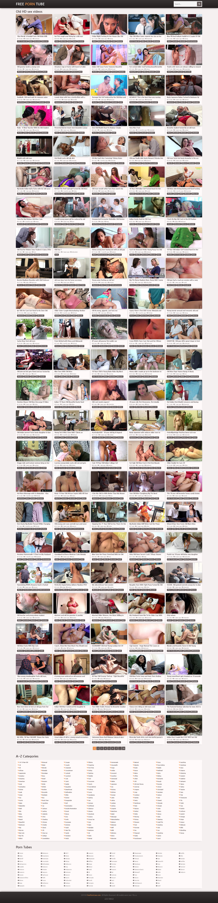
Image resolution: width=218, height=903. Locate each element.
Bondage (45, 773)
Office (136, 776)
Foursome (91, 781)
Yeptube (182, 864)
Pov (135, 830)
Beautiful (22, 822)
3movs (21, 853)
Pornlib (113, 858)
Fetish (67, 838)
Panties (136, 797)
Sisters (159, 811)
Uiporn (136, 877)
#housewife (153, 163)
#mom (101, 132)
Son (158, 830)
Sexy (158, 797)
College (44, 836)
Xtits (181, 856)
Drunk (67, 811)
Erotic (67, 819)
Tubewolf (137, 872)
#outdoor (103, 346)
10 (123, 748)
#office (118, 742)
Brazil (43, 778)
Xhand (159, 880)
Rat (112, 872)
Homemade (114, 762)
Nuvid (90, 869)
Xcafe (159, 872)
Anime (21, 789)
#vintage (74, 742)
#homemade (66, 72)
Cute (66, 778)
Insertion (113, 776)
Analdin (21, 867)
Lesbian (113, 803)
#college (43, 193)
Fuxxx (44, 880)
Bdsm (20, 816)
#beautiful (102, 72)
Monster (113, 838)
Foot (89, 778)
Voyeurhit (160, 861)
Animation (22, 787)
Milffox (90, 861)
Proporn (113, 869)
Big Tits (21, 836)
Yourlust (182, 867)
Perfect (136, 811)
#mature (74, 72)
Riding (159, 776)
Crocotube (45, 861)
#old (69, 41)
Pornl (112, 856)
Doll (66, 803)
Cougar (67, 762)
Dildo (66, 795)
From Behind (92, 787)
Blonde (44, 768)
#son (150, 315)
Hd (89, 833)
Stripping (183, 773)
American (22, 781)
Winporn (160, 867)
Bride (43, 784)
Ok (89, 872)
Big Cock (21, 833)
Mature (113, 822)
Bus (43, 797)
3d (20, 765)
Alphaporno (22, 864)
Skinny (159, 814)
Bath (20, 808)
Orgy (135, 792)
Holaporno (68, 869)
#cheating (118, 224)
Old (135, 781)
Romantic (160, 778)
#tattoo (112, 193)
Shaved (159, 800)
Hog (66, 867)
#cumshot (82, 163)
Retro (159, 773)
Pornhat (90, 886)
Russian (159, 784)
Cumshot (68, 776)
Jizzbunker (68, 880)
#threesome (195, 651)
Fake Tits (67, 830)
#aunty (140, 102)
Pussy (159, 762)
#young (39, 72)
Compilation (46, 838)
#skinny (158, 559)
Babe (20, 803)
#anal (74, 41)
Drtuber (44, 869)
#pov (157, 72)
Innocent (113, 773)
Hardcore (91, 830)
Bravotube (45, 858)
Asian (20, 795)
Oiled (135, 778)
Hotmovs (68, 872)
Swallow (182, 778)
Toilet (182, 803)
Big (20, 827)
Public (136, 836)
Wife (181, 827)
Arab (20, 792)
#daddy (28, 315)
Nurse (136, 770)
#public (121, 346)
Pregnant (137, 833)
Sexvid (113, 886)
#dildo (120, 407)
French (90, 784)
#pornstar (44, 346)
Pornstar (136, 827)
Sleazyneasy (137, 853)
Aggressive (22, 773)
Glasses (90, 811)
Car (43, 806)
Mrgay (90, 864)
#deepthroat (194, 376)
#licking (151, 559)
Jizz (112, 787)
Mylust (90, 867)
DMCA (111, 899)
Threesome (183, 797)
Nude (135, 768)
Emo (66, 816)
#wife (169, 72)
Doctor (67, 797)
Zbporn (182, 869)
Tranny (136, 861)
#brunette (37, 41)
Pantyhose (137, 803)
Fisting (90, 770)
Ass (20, 797)
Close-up (44, 833)
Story (181, 768)
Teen (181, 792)
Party (135, 806)
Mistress (113, 833)
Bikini (20, 838)
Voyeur (182, 822)
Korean (113, 795)
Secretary (160, 792)
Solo (158, 827)
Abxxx (21, 861)
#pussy (107, 681)
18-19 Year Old (23, 762)
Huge (112, 768)
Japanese (114, 784)
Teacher (182, 789)
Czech (67, 781)
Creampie (68, 768)
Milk (112, 830)
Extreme (67, 825)
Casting (44, 811)
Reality (159, 768)
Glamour (90, 808)
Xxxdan (182, 858)
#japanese (58, 102)
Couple (67, 765)
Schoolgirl (160, 789)
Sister (159, 808)
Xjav (158, 883)
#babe (102, 193)
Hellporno (68, 864)
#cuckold (80, 41)
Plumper (136, 822)
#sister (57, 315)
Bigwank (21, 886)
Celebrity (44, 814)
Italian (113, 781)
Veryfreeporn (138, 883)
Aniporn (21, 869)
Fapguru (44, 872)
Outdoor (136, 795)
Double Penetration (71, 808)
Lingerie (113, 808)
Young (182, 833)
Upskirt (182, 814)
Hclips (44, 886)
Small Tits (160, 822)
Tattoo (182, 787)
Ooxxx (90, 875)
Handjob (90, 827)
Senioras (113, 875)
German (90, 803)
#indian (95, 72)
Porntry (113, 867)
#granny (32, 72)
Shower (159, 806)
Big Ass (21, 830)
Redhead (160, 770)
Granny (90, 816)
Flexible (90, 776)
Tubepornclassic (139, 869)
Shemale (159, 803)
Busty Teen (45, 800)
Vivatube (159, 856)
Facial (67, 827)
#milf (113, 132)
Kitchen (113, 792)
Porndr (90, 880)
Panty (135, 800)
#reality (81, 132)
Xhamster (160, 877)
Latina (113, 800)
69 (20, 768)
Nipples (136, 765)
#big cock (45, 41)
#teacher (20, 254)
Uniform (182, 811)
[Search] (199, 4)
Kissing (113, 789)
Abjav (20, 856)
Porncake (91, 877)
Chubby (44, 825)
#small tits (187, 285)
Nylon (136, 773)
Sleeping (159, 819)
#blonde (119, 41)
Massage (113, 816)
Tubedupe (137, 864)
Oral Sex (136, 787)
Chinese (44, 822)
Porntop (113, 864)
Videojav (136, 886)
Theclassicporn (138, 856)
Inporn (67, 877)
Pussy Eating (161, 765)
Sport (159, 838)
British (44, 787)
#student (195, 132)
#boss (105, 742)
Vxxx (158, 864)
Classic (44, 827)
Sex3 (112, 880)
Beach (21, 819)
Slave (158, 816)
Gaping (90, 797)
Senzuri (113, 877)
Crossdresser (69, 770)
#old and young (192, 41)
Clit (43, 830)
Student (182, 776)
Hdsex (67, 856)
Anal (20, 784)
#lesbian (108, 41)
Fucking (90, 789)
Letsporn (67, 886)
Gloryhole (91, 814)
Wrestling (183, 830)
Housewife (114, 765)
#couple (175, 41)
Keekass (67, 883)
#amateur (58, 72)
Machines (114, 811)
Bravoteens (45, 856)
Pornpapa (114, 861)
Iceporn (67, 875)
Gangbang (91, 795)
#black (84, 498)
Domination (68, 806)
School (159, 787)
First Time (91, 768)
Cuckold (67, 773)
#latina (159, 620)
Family (67, 833)
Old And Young (138, 784)
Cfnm (43, 816)
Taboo (182, 784)
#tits (157, 498)
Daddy (67, 784)
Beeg (20, 883)
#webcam (195, 742)
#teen (30, 41)
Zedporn (182, 872)
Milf (112, 827)
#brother (68, 315)
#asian (75, 102)
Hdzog (67, 861)
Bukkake (44, 795)
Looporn (90, 853)
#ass (43, 285)
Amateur (21, 776)
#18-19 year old (22, 41)
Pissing (136, 819)
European (68, 822)
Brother (44, 789)
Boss (43, 776)
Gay (89, 800)
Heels (89, 836)
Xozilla (182, 853)
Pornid (113, 853)
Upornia (136, 880)
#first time (64, 41)
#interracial (75, 559)
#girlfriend (21, 102)
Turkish (182, 808)
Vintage (182, 816)
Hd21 (67, 853)
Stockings (183, 765)
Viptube (159, 853)
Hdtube (67, 858)
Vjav (158, 858)
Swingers (183, 781)
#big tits (149, 41)
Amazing (21, 778)
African (21, 770)
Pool (135, 825)
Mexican (113, 825)
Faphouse (45, 875)
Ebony (67, 814)
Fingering (91, 765)
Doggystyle (68, 800)
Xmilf (158, 886)
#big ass (184, 163)
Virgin (182, 819)
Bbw (20, 814)
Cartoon (44, 808)
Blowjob (44, 770)
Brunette (44, 792)
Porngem (91, 883)
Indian (113, 770)
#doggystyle (45, 163)
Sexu (112, 883)
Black (43, 765)
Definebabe (45, 864)
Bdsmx (21, 880)
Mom (112, 836)
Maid (112, 814)
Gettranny (45, 883)
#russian (103, 224)
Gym (89, 822)
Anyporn (21, 872)
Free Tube (30, 4)
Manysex (90, 856)
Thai (181, 795)
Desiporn (45, 867)
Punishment (137, 838)
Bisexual (44, 762)
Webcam (182, 825)
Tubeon (136, 867)
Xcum (159, 875)
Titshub (136, 858)
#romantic (111, 224)
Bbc (20, 811)
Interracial (114, 778)
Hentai (90, 838)
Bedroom (22, 825)
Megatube (91, 858)
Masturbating (115, 819)
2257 (106, 899)
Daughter (68, 787)
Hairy (89, 825)
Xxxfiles (182, 861)
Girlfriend (91, 806)
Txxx (135, 875)
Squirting (183, 762)
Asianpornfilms (23, 877)
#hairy (45, 72)
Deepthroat (68, 789)
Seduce (159, 795)
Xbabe (159, 869)
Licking (113, 806)
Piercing (136, 816)
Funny (90, 792)
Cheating (45, 819)
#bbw (108, 72)
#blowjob (156, 41)
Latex (112, 797)
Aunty (21, 800)
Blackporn (45, 853)
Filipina (90, 762)
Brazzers (44, 781)
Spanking (160, 833)
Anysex (21, 875)
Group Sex (91, 819)
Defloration (68, 792)
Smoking (160, 825)
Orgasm (136, 789)
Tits (181, 800)
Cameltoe (45, 803)
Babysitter (22, 806)
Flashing (90, 773)
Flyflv (43, 877)
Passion (136, 808)
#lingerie (194, 681)
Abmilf (21, 858)
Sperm (159, 836)
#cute (100, 163)
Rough (159, 781)
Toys (181, 806)
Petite (136, 814)
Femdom (68, 836)
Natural (136, 762)
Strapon (182, 770)
